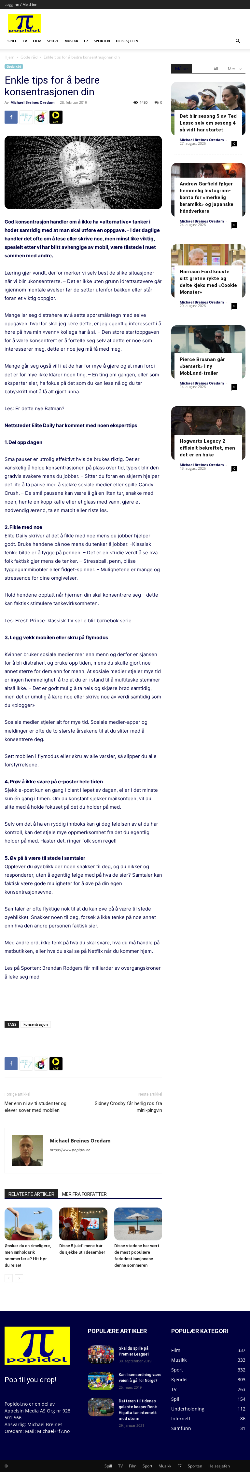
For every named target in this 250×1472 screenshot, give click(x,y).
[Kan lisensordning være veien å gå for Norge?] (101, 1381)
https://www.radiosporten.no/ (41, 117)
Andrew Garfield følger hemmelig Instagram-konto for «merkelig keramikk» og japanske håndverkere (206, 197)
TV (25, 40)
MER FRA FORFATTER (84, 1194)
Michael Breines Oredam (32, 102)
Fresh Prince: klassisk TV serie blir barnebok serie (73, 620)
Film (37, 40)
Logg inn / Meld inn (21, 4)
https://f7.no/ (26, 117)
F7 (86, 40)
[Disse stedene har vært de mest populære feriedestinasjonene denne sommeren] (138, 1224)
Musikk (71, 40)
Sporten (102, 40)
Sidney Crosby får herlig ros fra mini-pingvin (128, 1107)
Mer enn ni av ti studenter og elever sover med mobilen (35, 1107)
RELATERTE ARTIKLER (31, 1194)
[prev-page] (9, 1278)
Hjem (9, 57)
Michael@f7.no (53, 1431)
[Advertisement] (163, 23)
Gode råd (29, 57)
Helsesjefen (127, 40)
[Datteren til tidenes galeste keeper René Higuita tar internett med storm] (101, 1407)
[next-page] (19, 1278)
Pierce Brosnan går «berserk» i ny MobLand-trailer (202, 366)
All (216, 68)
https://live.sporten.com (55, 117)
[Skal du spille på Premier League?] (101, 1354)
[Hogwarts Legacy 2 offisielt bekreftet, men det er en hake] (208, 433)
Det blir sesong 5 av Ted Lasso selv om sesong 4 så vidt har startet (208, 123)
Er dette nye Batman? (39, 408)
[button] (237, 41)
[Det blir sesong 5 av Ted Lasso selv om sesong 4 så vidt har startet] (208, 109)
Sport (53, 40)
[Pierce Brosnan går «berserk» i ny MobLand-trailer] (208, 352)
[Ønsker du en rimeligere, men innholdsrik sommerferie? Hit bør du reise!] (28, 1224)
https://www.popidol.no (70, 1150)
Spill (12, 40)
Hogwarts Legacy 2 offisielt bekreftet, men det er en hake (207, 448)
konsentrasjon (35, 1024)
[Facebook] (11, 117)
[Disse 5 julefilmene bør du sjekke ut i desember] (83, 1224)
